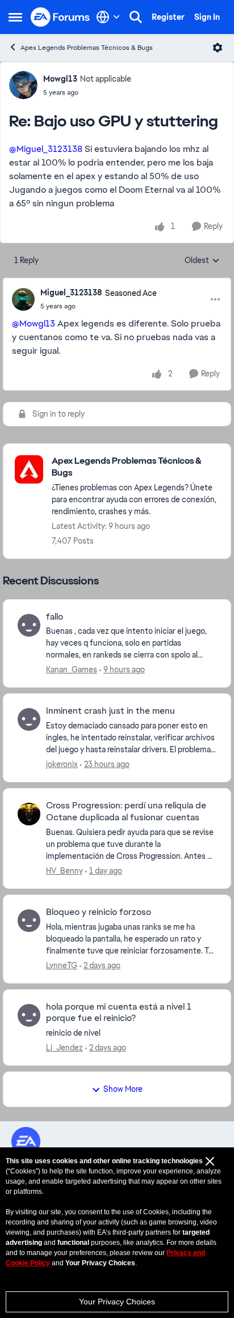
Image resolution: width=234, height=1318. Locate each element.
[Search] (136, 17)
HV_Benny (64, 871)
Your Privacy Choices (117, 1301)
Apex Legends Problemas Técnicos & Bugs (86, 47)
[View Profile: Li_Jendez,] (29, 1015)
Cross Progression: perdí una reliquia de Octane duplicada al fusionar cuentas (126, 811)
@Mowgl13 (33, 323)
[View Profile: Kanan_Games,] (29, 625)
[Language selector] (108, 17)
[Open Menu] (217, 48)
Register (168, 17)
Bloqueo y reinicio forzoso (98, 912)
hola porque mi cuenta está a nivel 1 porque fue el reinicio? (118, 1012)
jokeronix (62, 764)
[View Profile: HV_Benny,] (29, 814)
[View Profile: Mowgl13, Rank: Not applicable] (23, 85)
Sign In (207, 17)
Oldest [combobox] (202, 260)
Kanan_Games (71, 669)
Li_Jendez (64, 1047)
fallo (54, 616)
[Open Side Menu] (15, 17)
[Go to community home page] (60, 17)
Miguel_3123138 (71, 292)
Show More (123, 1089)
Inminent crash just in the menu (110, 711)
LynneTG (61, 965)
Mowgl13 (60, 79)
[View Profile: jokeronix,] (29, 719)
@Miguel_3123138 (45, 149)
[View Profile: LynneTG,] (29, 920)
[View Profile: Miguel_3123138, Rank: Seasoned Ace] (23, 299)
